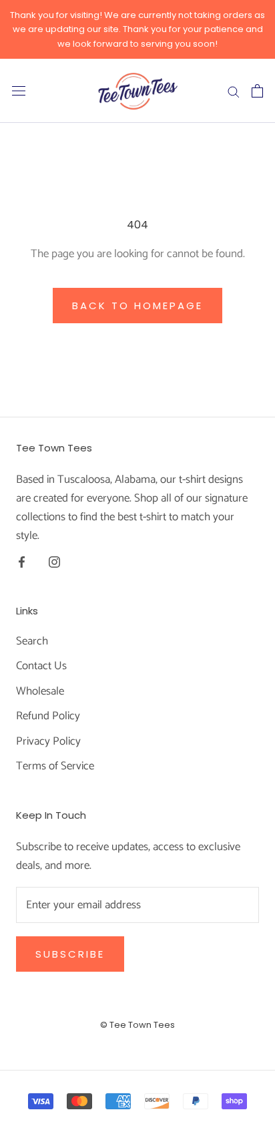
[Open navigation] (18, 91)
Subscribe (70, 954)
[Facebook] (21, 561)
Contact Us (41, 666)
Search (32, 641)
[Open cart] (257, 91)
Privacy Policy (48, 742)
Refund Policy (48, 716)
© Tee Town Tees (137, 1024)
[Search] (234, 90)
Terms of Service (55, 766)
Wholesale (40, 692)
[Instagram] (54, 561)
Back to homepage (137, 306)
